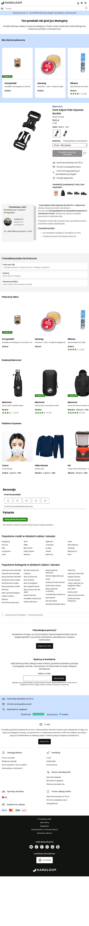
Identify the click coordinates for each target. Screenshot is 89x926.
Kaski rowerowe (30, 595)
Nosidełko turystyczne (32, 598)
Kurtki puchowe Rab (76, 573)
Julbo (70, 541)
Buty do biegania (30, 583)
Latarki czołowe (8, 596)
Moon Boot (28, 548)
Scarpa (48, 548)
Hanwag (71, 548)
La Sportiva (6, 551)
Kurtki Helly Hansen (53, 585)
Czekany (27, 573)
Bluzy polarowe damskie (11, 577)
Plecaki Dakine (51, 601)
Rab (3, 548)
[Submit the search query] (86, 8)
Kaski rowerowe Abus (76, 595)
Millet (26, 545)
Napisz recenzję (58, 117)
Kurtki (48, 579)
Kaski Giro (71, 570)
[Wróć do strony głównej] (3, 615)
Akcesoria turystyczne (36, 615)
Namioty (5, 590)
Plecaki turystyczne (31, 570)
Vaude (48, 551)
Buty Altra (71, 589)
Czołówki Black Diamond (55, 594)
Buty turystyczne (30, 577)
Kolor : (60, 127)
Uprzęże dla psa (74, 577)
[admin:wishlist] (84, 153)
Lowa (4, 554)
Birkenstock (72, 551)
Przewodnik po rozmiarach (75, 141)
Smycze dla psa (74, 580)
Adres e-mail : (44, 674)
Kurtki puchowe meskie (11, 580)
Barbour (27, 554)
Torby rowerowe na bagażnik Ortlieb (75, 584)
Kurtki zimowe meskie (10, 583)
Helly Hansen (29, 551)
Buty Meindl (50, 598)
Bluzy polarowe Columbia (52, 590)
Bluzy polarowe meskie (11, 586)
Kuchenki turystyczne (10, 602)
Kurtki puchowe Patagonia (74, 600)
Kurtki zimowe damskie (11, 573)
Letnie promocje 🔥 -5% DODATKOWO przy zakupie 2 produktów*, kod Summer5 (44, 13)
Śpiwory (5, 599)
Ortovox (5, 545)
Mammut (57, 107)
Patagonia (6, 541)
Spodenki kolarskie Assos (55, 604)
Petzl (69, 554)
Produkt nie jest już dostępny (67, 153)
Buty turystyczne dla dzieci (32, 591)
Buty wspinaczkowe (31, 586)
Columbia (49, 545)
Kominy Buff (72, 592)
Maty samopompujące (11, 593)
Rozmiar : (56, 141)
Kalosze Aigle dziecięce (55, 576)
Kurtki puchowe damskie (11, 570)
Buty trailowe (29, 580)
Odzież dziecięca (30, 602)
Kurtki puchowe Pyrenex (55, 582)
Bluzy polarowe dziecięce (52, 572)
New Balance (73, 545)
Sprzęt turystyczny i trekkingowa (15, 615)
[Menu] (2, 8)
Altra (25, 541)
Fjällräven (49, 541)
